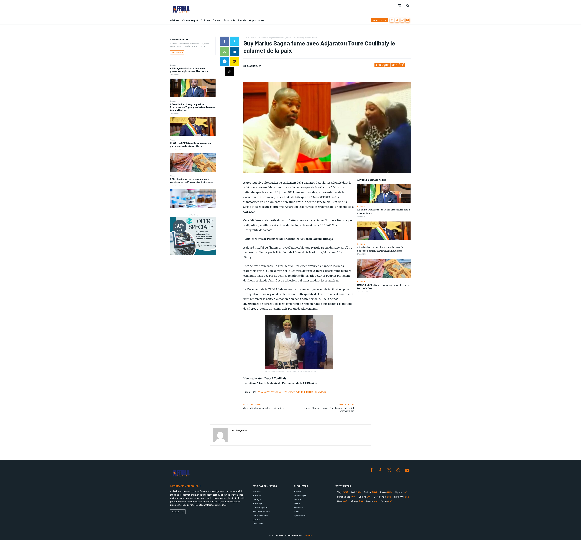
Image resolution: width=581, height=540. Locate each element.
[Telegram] (224, 61)
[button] (407, 5)
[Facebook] (392, 20)
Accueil (246, 38)
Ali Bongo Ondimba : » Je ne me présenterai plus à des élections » (189, 70)
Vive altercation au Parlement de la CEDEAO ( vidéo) (292, 392)
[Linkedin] (234, 51)
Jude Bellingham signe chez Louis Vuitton (264, 407)
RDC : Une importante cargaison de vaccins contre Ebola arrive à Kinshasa (191, 180)
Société (397, 65)
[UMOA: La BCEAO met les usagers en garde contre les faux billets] (193, 162)
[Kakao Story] (234, 61)
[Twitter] (234, 41)
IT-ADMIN (307, 535)
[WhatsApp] (402, 20)
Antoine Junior (239, 430)
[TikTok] (397, 20)
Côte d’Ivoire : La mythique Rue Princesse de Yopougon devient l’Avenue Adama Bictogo (192, 107)
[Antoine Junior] (220, 435)
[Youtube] (407, 20)
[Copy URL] (229, 71)
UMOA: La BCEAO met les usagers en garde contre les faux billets (190, 144)
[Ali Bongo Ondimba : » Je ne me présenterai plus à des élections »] (193, 88)
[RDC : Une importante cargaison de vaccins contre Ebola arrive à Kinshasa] (193, 198)
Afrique (173, 65)
